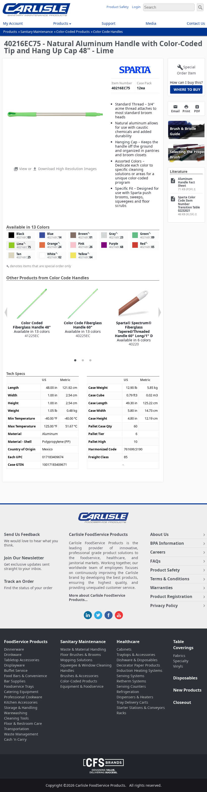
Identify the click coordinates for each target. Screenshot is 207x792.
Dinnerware (14, 649)
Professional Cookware (23, 697)
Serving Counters (131, 686)
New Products (187, 690)
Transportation (16, 728)
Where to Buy (187, 89)
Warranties (161, 587)
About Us (159, 534)
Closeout (182, 702)
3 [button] (90, 360)
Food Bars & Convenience (25, 675)
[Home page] (36, 14)
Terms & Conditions (169, 579)
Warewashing (15, 713)
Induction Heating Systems (139, 670)
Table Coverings (183, 645)
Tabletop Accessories (21, 660)
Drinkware (12, 654)
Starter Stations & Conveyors (141, 707)
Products (10, 32)
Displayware (14, 665)
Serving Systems (130, 675)
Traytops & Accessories (136, 654)
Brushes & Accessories (79, 675)
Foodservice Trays (19, 686)
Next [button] (159, 312)
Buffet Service (16, 670)
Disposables (185, 678)
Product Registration (171, 596)
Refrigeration (128, 691)
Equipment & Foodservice (82, 686)
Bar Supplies (14, 681)
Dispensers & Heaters (135, 697)
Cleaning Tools (16, 718)
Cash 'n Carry (15, 739)
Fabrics (179, 655)
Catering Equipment (21, 691)
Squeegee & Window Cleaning (86, 665)
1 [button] (75, 360)
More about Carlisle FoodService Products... (97, 597)
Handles (67, 670)
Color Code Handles (108, 32)
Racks (121, 713)
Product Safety (117, 7)
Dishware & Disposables (137, 660)
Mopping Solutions (76, 660)
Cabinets (124, 649)
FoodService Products (25, 641)
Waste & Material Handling (83, 649)
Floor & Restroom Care (23, 723)
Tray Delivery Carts (132, 702)
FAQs (155, 561)
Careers (157, 552)
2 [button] (82, 360)
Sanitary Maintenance (36, 32)
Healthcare (128, 641)
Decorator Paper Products (138, 665)
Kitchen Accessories (21, 702)
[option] (31, 313)
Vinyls (178, 666)
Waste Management (21, 734)
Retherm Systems (131, 681)
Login (136, 7)
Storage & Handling (20, 707)
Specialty (180, 661)
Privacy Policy (164, 605)
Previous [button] (5, 312)
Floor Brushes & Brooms (80, 654)
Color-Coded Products (73, 32)
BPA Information (167, 543)
